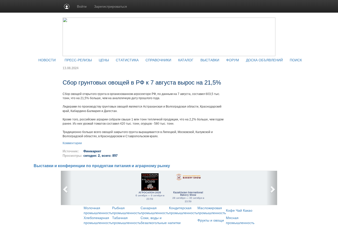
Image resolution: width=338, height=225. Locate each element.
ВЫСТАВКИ (209, 59)
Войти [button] (82, 6)
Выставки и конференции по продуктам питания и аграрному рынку (102, 166)
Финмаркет (92, 151)
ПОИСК (296, 59)
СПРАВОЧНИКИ (158, 59)
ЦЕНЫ (104, 59)
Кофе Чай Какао (239, 210)
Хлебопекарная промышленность (98, 220)
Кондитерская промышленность (183, 210)
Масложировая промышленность (211, 210)
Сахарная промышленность (155, 210)
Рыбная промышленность (126, 210)
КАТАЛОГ (185, 59)
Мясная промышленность (240, 220)
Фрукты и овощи (210, 220)
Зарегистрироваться (110, 6)
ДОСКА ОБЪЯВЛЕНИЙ (264, 59)
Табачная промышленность (126, 220)
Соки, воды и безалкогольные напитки (161, 220)
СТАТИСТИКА (127, 59)
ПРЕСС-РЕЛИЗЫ (78, 59)
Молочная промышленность (98, 210)
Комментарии (72, 143)
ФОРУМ (232, 59)
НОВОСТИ (47, 59)
